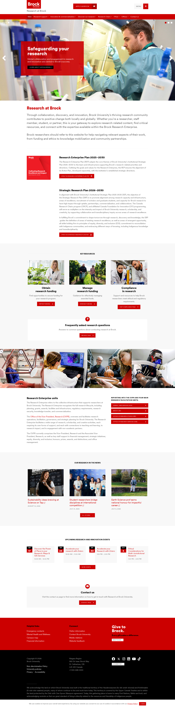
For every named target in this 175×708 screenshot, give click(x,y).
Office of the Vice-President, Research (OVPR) (49, 416)
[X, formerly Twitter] (118, 659)
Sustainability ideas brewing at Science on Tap (43, 501)
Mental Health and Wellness (38, 634)
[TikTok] (139, 659)
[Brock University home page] (34, 4)
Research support (40, 17)
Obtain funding (44, 304)
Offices (124, 17)
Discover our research (86, 17)
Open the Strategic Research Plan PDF (75, 234)
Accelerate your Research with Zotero (106, 550)
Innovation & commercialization (62, 17)
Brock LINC (117, 411)
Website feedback (77, 641)
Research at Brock (36, 10)
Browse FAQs (86, 335)
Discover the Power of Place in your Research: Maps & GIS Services (42, 552)
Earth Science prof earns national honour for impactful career (126, 502)
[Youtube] (134, 659)
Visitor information (77, 631)
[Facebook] (113, 659)
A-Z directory (117, 664)
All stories (86, 515)
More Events (86, 567)
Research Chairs (104, 17)
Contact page (86, 602)
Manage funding (86, 304)
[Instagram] (123, 659)
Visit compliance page (128, 307)
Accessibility (40, 672)
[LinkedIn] (128, 659)
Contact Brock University (80, 634)
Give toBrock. (119, 628)
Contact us (134, 17)
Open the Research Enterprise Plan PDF (75, 176)
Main (30, 17)
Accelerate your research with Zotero (74, 550)
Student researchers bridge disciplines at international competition (83, 502)
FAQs (116, 17)
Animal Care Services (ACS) (122, 405)
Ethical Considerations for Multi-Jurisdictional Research (136, 552)
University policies (34, 669)
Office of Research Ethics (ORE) (124, 416)
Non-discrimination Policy (37, 666)
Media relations (75, 638)
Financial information (35, 641)
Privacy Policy (133, 704)
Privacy (30, 672)
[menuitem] (85, 6)
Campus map (32, 638)
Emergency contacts (35, 631)
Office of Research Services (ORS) (125, 422)
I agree (142, 704)
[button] (5, 60)
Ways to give (117, 640)
